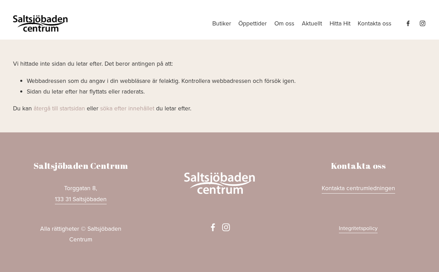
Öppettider (252, 23)
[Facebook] (408, 23)
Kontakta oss (374, 23)
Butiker (221, 23)
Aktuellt (312, 23)
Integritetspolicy (358, 228)
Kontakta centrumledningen (358, 188)
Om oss (284, 23)
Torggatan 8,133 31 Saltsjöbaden (81, 193)
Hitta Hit (340, 23)
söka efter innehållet (127, 108)
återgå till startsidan (59, 108)
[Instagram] (422, 23)
